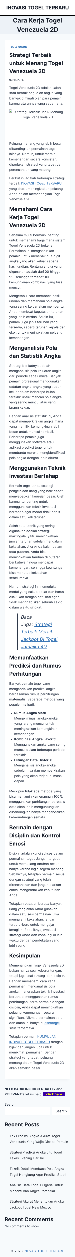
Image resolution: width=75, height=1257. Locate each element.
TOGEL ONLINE (18, 46)
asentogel (52, 1023)
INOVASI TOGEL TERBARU (44, 1251)
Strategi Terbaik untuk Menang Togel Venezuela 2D (36, 63)
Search (10, 1104)
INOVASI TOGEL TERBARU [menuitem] (41, 183)
